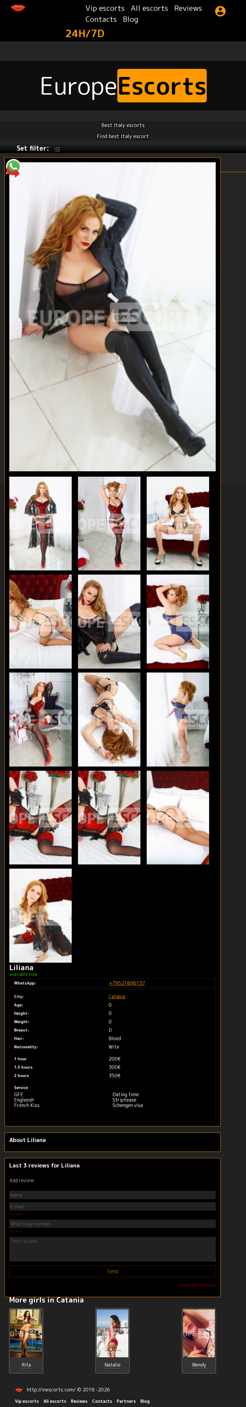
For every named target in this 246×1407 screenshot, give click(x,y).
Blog (130, 19)
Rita (26, 1364)
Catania (117, 996)
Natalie (112, 1364)
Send (112, 1271)
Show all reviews (197, 1285)
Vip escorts (105, 8)
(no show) (15, 1214)
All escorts (149, 8)
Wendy (199, 1364)
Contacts (101, 19)
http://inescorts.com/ (52, 1389)
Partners (126, 1401)
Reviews (188, 8)
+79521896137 (127, 983)
